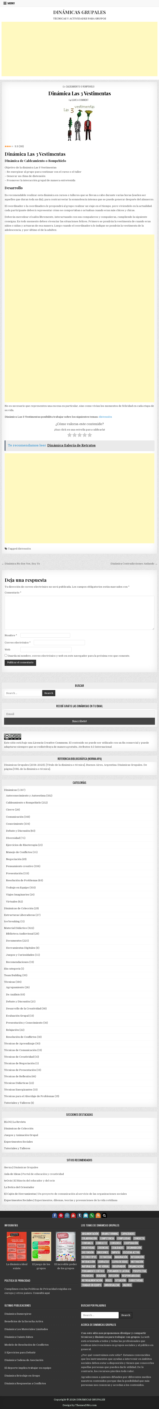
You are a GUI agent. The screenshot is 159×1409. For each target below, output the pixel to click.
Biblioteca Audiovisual (20, 933)
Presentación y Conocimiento (24, 1022)
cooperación (131, 1243)
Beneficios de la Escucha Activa (23, 1321)
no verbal (104, 1266)
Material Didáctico (15, 928)
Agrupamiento (15, 987)
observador (118, 1266)
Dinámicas (10, 790)
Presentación (14, 873)
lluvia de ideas (120, 1262)
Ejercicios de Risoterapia (21, 845)
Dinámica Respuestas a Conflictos (25, 1383)
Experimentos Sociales (18, 1141)
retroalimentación (92, 1280)
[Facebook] (54, 1215)
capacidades (128, 1234)
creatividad (88, 1248)
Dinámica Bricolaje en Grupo (22, 1375)
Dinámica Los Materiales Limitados (26, 1329)
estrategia (105, 1257)
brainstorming (110, 1234)
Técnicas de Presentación (20, 1070)
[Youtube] (73, 1215)
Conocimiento (14, 823)
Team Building (13, 975)
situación (120, 1280)
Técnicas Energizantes (18, 1089)
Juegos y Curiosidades (20, 954)
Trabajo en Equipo (17, 887)
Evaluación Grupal (17, 1015)
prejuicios (87, 1276)
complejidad (123, 1238)
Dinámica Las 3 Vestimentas (79, 93)
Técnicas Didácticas (16, 1083)
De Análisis (13, 994)
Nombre (11, 635)
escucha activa (131, 1252)
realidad (101, 1276)
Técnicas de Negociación (19, 1063)
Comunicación (14, 816)
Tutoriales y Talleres (17, 1102)
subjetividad (136, 1280)
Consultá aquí (41, 1293)
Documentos (14, 940)
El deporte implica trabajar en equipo (27, 1367)
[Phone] (91, 1215)
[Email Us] (85, 1215)
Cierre (10, 809)
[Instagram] (67, 1215)
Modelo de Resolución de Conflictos (26, 1344)
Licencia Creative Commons (50, 742)
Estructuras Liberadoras (19, 915)
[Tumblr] (79, 1215)
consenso (115, 1243)
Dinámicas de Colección (18, 908)
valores (127, 1285)
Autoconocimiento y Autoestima (26, 795)
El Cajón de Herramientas (20, 1193)
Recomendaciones (17, 962)
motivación (137, 1262)
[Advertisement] (79, 49)
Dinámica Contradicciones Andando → (134, 563)
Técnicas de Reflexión (17, 1076)
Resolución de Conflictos (21, 1036)
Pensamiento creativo (19, 866)
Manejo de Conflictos (19, 852)
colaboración (89, 1238)
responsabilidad (131, 1276)
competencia (107, 1238)
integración (137, 1257)
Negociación (14, 859)
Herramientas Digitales (20, 947)
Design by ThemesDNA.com (80, 1405)
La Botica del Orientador (19, 1187)
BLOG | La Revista (15, 1121)
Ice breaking (12, 921)
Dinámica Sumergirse (17, 1313)
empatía (116, 1252)
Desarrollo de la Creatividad (23, 1008)
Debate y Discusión (18, 830)
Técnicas (9, 981)
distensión (105, 416)
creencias (103, 1248)
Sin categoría (12, 968)
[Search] (104, 1215)
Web (7, 649)
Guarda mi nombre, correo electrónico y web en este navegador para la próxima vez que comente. (69, 655)
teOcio (8, 1180)
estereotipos (89, 1257)
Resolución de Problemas (22, 880)
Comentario (13, 592)
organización (136, 1266)
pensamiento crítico (93, 1271)
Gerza (8, 1167)
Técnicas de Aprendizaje (19, 1043)
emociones (102, 1252)
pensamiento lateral (119, 1271)
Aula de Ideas (12, 1174)
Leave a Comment (80, 100)
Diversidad (13, 838)
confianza (87, 1243)
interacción (88, 1262)
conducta (139, 1238)
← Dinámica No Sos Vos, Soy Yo (21, 563)
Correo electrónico (18, 642)
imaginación (121, 1257)
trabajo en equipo (91, 1285)
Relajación (12, 1029)
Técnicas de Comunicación (20, 1050)
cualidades (118, 1248)
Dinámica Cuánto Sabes (18, 1336)
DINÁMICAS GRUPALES (79, 12)
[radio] (69, 435)
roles (109, 1280)
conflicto (101, 1243)
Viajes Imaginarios (17, 894)
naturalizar (88, 1266)
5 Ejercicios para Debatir (20, 1352)
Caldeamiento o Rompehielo (80, 86)
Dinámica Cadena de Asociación (23, 1360)
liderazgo (103, 1262)
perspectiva (139, 1271)
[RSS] (98, 1215)
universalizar (112, 1285)
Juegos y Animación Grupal (21, 1135)
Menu (11, 3)
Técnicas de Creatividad (19, 1056)
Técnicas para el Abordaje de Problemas (29, 1096)
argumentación (90, 1234)
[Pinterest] (60, 1215)
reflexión (114, 1276)
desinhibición (134, 1248)
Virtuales (11, 901)
